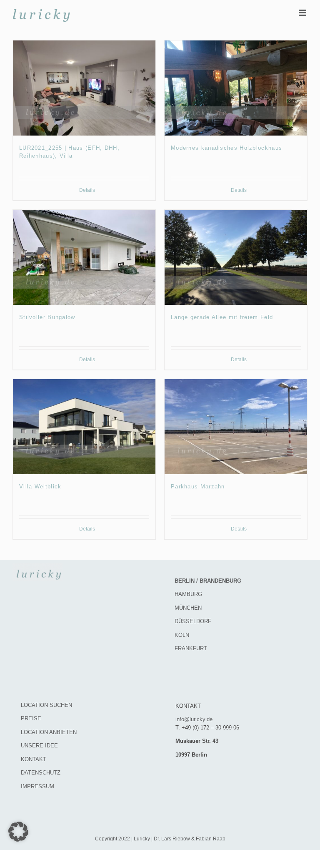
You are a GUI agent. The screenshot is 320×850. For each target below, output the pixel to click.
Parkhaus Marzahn (198, 486)
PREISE (31, 718)
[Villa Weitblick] (84, 426)
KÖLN (182, 635)
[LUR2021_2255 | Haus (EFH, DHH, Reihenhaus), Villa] (84, 88)
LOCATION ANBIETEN (49, 732)
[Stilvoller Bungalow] (84, 257)
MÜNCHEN (188, 608)
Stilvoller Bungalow (47, 317)
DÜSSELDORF (193, 621)
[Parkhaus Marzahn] (236, 426)
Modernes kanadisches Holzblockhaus (226, 148)
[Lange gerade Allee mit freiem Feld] (236, 257)
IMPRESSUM (37, 786)
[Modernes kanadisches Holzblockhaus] (236, 88)
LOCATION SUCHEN (46, 705)
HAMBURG (188, 594)
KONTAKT (33, 759)
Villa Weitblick (40, 486)
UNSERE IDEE (39, 745)
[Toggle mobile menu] (303, 12)
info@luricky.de (193, 719)
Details (87, 190)
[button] (18, 831)
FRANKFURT (191, 648)
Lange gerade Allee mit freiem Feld (222, 317)
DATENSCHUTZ (40, 773)
